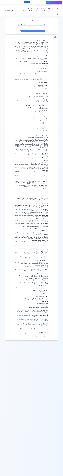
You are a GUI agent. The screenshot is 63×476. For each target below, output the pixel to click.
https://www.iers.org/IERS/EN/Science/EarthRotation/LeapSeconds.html (37, 324)
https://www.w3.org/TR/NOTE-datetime (23, 306)
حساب (33, 30)
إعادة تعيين (19, 30)
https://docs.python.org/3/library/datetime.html (24, 315)
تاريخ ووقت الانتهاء (43, 26)
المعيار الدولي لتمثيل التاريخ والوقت (22, 79)
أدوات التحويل (50, 5)
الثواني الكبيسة (34, 236)
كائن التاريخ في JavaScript (31, 209)
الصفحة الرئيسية (56, 5)
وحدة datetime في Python (22, 209)
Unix (45, 108)
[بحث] (17, 2)
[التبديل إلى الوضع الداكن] (6, 2)
